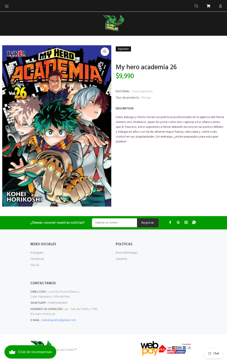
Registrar (147, 222)
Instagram (36, 252)
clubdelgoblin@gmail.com (58, 320)
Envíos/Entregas (126, 252)
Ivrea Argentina (142, 91)
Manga (146, 97)
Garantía (121, 259)
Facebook (37, 259)
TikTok (34, 265)
